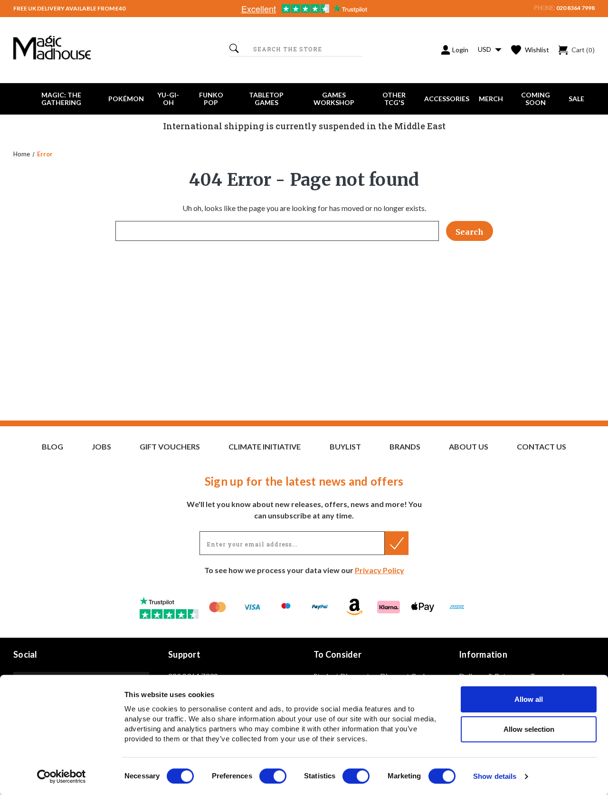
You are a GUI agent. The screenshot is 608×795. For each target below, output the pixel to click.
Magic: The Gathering (61, 98)
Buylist (345, 446)
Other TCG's (394, 98)
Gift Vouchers (170, 446)
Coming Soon (535, 98)
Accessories (446, 99)
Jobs (101, 446)
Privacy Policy (379, 570)
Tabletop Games (266, 98)
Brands (405, 446)
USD (485, 49)
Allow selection (529, 729)
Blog (52, 446)
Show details (494, 777)
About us (468, 446)
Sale (576, 99)
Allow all (528, 699)
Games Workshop (334, 98)
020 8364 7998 (575, 7)
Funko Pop (211, 98)
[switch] (272, 776)
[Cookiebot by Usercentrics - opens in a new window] (61, 776)
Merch (491, 99)
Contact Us (541, 446)
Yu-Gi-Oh (168, 98)
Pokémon (126, 99)
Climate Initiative (264, 446)
